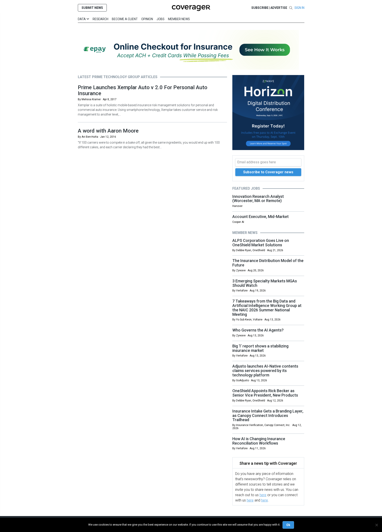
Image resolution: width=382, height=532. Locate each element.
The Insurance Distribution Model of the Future (268, 262)
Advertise (278, 8)
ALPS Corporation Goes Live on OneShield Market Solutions (260, 242)
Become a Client (125, 19)
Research (100, 19)
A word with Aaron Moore (108, 131)
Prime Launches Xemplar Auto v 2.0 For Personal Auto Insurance (142, 90)
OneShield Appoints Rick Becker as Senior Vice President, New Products (265, 392)
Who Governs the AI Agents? (258, 330)
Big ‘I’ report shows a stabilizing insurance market (260, 348)
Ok (288, 525)
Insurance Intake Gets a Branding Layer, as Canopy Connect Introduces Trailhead (267, 415)
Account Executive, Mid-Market (260, 216)
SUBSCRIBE (259, 8)
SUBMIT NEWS (92, 8)
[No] (376, 525)
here (263, 495)
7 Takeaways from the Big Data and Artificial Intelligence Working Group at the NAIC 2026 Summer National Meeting (267, 307)
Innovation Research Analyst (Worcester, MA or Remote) (258, 198)
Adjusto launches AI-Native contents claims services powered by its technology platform (265, 370)
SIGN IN (299, 8)
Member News (179, 19)
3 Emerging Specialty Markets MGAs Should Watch (264, 283)
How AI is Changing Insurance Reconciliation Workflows (258, 440)
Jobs (160, 19)
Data (82, 19)
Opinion (147, 19)
